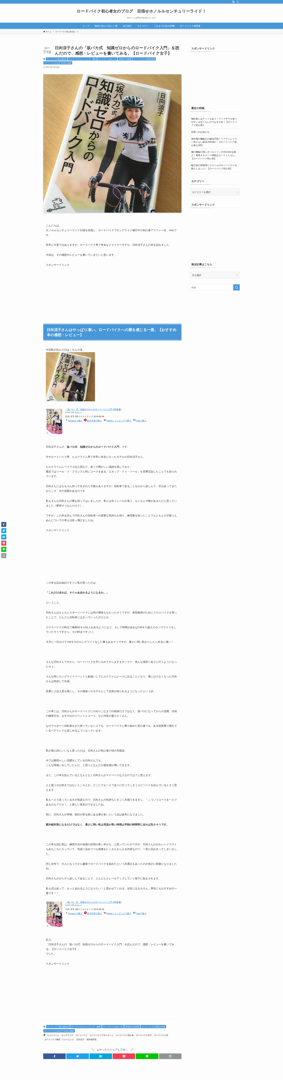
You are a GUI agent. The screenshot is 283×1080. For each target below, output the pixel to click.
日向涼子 (80, 1039)
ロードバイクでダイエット (101, 1035)
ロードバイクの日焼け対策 (144, 59)
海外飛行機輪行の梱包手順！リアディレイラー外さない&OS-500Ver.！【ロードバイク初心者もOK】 (214, 142)
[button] (54, 1056)
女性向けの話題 (124, 59)
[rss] (233, 2)
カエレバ (78, 412)
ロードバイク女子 (144, 1035)
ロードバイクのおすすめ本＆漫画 (57, 62)
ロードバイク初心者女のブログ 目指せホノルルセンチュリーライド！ (141, 11)
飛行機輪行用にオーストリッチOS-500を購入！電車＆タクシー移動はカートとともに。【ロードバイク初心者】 (214, 155)
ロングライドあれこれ (107, 59)
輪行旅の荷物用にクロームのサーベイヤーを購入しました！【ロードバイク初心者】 (214, 166)
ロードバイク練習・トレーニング (59, 1039)
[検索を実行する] (236, 287)
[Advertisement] (70, 287)
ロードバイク (81, 1035)
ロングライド (67, 1035)
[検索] (238, 2)
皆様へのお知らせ (200, 131)
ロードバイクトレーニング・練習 (82, 59)
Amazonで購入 (75, 420)
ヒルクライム (53, 1035)
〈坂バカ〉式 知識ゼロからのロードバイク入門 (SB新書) (93, 409)
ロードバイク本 (161, 1035)
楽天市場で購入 (94, 420)
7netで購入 (141, 420)
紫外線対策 (91, 1039)
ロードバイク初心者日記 (57, 59)
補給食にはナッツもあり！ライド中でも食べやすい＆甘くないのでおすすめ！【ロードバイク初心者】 (214, 122)
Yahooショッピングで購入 (118, 420)
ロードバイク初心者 (125, 1035)
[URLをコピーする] (170, 1056)
